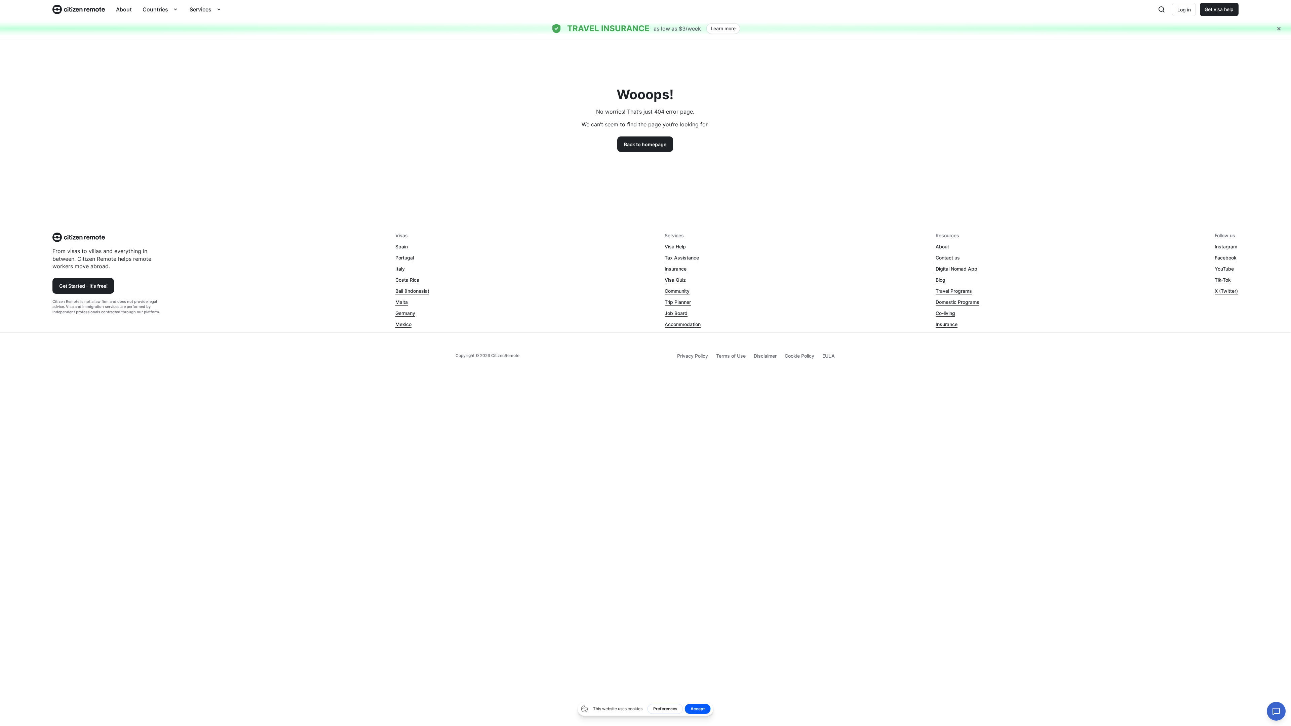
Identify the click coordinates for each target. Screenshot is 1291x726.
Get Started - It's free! (83, 286)
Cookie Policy (799, 356)
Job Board (676, 313)
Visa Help (675, 246)
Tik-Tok (1223, 280)
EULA (828, 356)
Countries (155, 9)
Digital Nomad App (956, 269)
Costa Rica (407, 280)
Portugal (404, 257)
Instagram (1226, 246)
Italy (400, 269)
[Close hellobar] (1279, 29)
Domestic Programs (957, 302)
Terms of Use (731, 356)
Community (677, 291)
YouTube (1224, 269)
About (124, 9)
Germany (405, 313)
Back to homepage (645, 144)
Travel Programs (954, 291)
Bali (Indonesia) (412, 291)
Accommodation (683, 324)
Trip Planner (678, 302)
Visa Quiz (675, 280)
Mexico (403, 324)
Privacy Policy (692, 356)
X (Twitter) (1226, 291)
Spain (401, 246)
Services (200, 9)
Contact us (948, 257)
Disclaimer (765, 356)
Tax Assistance (682, 257)
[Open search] (1161, 9)
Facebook (1226, 257)
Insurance (676, 269)
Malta (401, 302)
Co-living (945, 313)
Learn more (723, 28)
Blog (940, 280)
